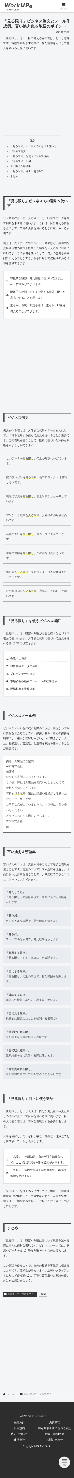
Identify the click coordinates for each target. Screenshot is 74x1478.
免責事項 (54, 1422)
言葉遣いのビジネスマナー (21, 1294)
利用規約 (19, 1428)
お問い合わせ (54, 1439)
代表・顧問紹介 (54, 1433)
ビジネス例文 (18, 151)
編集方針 (19, 1422)
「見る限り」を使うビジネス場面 (29, 156)
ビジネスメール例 (20, 161)
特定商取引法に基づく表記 (54, 1428)
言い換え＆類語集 (20, 166)
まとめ (14, 176)
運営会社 (19, 1439)
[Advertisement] (37, 93)
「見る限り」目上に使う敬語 (27, 171)
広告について (19, 1433)
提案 (43, 1294)
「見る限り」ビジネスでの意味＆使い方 (33, 146)
